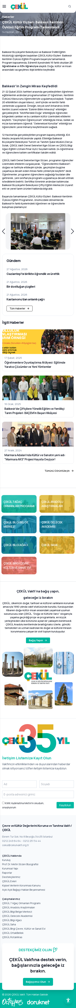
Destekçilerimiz (11, 877)
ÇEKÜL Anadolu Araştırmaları (18, 907)
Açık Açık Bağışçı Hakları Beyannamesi (23, 889)
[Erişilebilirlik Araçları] (68, 1000)
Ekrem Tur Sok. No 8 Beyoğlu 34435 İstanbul (27, 836)
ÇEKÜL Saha (9, 924)
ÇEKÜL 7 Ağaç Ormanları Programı (21, 903)
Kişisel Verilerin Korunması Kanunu (21, 885)
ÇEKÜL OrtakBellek (13, 933)
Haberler (8, 17)
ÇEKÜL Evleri (9, 881)
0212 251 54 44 (32, 841)
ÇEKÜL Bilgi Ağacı (12, 920)
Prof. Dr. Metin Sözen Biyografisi (20, 864)
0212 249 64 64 (11, 841)
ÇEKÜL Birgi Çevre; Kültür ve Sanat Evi (23, 928)
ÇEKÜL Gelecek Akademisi (17, 916)
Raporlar (7, 872)
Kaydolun (65, 805)
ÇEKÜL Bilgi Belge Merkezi (17, 911)
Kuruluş (6, 860)
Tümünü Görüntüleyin (57, 470)
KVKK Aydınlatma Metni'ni (19, 803)
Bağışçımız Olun (36, 981)
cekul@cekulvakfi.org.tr (15, 845)
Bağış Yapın (36, 640)
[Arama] (69, 6)
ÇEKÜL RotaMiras (12, 937)
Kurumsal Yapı (10, 868)
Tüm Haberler (17, 308)
